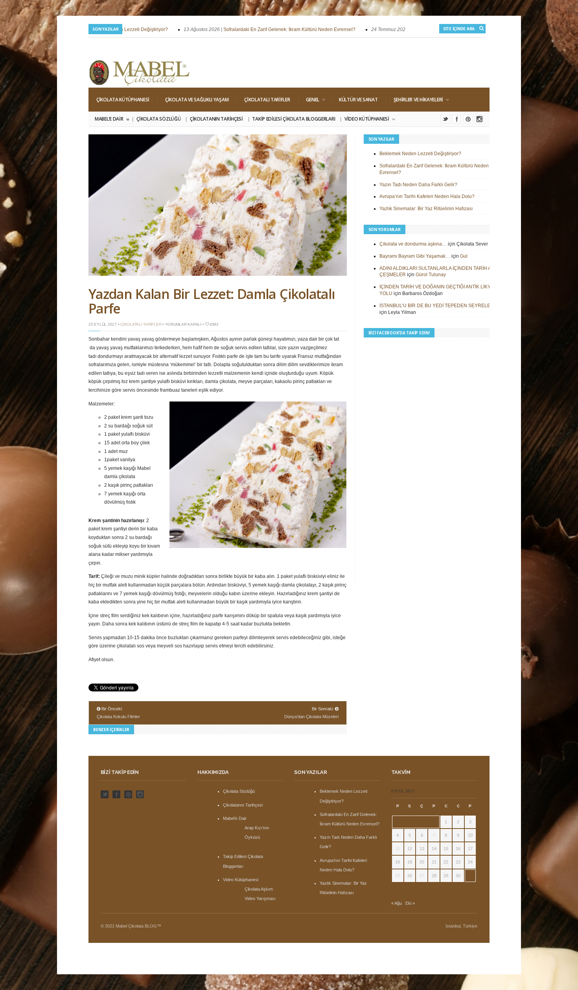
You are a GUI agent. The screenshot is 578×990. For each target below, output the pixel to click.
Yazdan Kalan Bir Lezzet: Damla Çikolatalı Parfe (211, 301)
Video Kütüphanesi (364, 119)
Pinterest (468, 119)
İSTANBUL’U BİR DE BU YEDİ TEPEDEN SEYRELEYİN (438, 305)
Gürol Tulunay (431, 274)
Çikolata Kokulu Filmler (118, 716)
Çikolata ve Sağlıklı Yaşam (196, 99)
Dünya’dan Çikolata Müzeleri (311, 716)
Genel (309, 99)
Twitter (445, 119)
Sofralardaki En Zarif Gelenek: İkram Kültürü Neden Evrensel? (274, 29)
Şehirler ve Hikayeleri (414, 99)
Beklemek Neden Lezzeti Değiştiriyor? (420, 153)
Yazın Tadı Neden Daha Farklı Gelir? (418, 184)
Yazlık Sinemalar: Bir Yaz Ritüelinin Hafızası (426, 208)
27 (422, 875)
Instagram (479, 119)
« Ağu (396, 903)
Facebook (456, 119)
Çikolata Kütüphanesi (122, 99)
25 (397, 875)
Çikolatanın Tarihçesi (216, 119)
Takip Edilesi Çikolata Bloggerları (293, 119)
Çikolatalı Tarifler (267, 99)
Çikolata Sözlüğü (158, 119)
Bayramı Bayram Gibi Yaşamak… (414, 256)
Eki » (410, 903)
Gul (464, 256)
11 (398, 848)
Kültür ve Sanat (358, 99)
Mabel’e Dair (111, 119)
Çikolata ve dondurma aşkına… (413, 244)
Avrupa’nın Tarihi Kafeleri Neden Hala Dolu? (427, 196)
